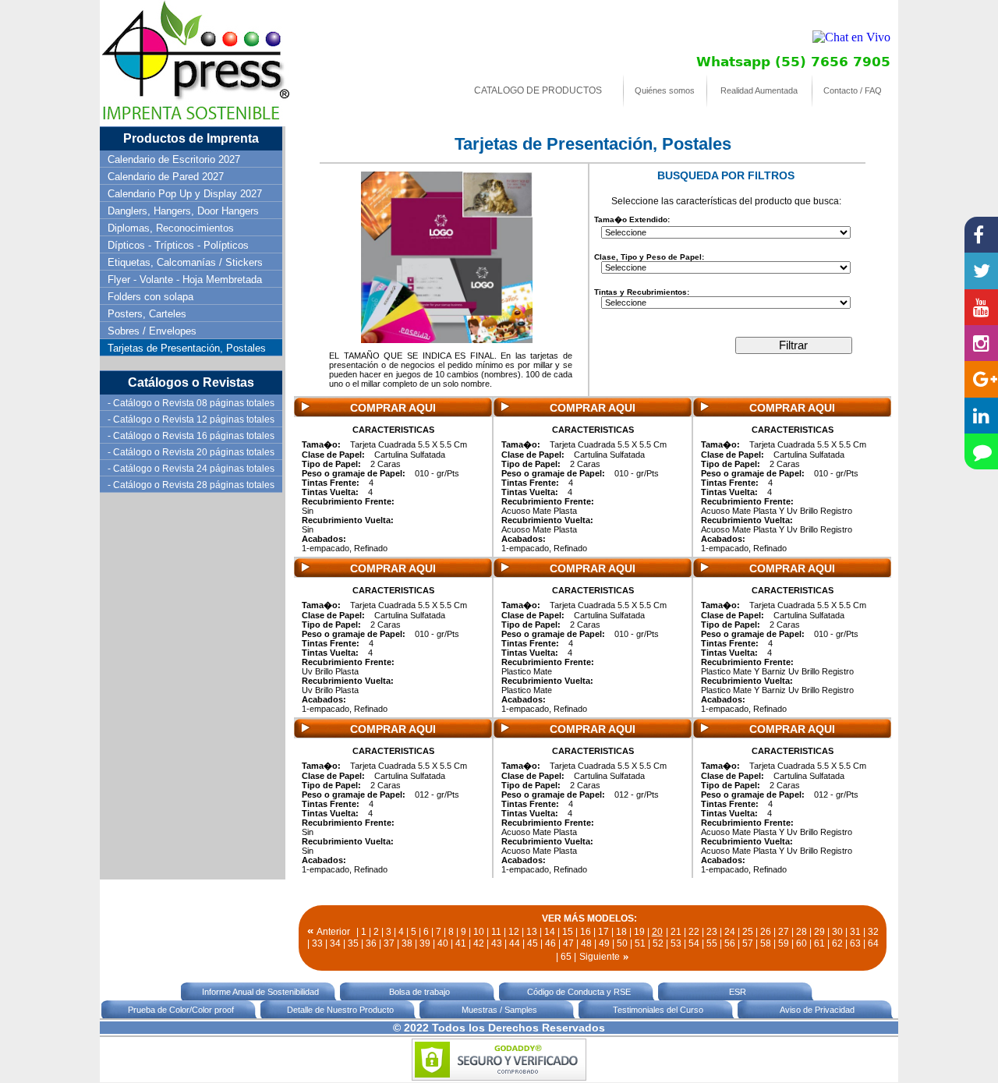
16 (585, 931)
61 (819, 943)
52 (658, 943)
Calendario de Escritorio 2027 (174, 159)
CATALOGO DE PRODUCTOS (538, 90)
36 (371, 943)
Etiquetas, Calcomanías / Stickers (185, 262)
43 (496, 943)
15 (567, 931)
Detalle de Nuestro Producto (340, 1009)
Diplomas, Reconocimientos (171, 228)
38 (407, 943)
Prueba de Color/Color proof (181, 1009)
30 (837, 931)
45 (532, 943)
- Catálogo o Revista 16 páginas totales (191, 435)
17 (603, 931)
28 (801, 931)
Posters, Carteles (147, 314)
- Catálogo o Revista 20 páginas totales (191, 452)
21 (676, 931)
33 (317, 943)
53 (676, 943)
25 (747, 931)
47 (568, 943)
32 (873, 931)
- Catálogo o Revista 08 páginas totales (191, 403)
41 (460, 943)
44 (514, 943)
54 (693, 943)
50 (622, 943)
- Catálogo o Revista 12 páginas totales (191, 419)
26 (765, 931)
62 (837, 943)
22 (693, 931)
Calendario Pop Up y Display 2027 (185, 194)
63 (855, 943)
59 (783, 943)
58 (765, 943)
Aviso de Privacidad (817, 1009)
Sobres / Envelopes (152, 331)
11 (496, 931)
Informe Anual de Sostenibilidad (260, 991)
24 (729, 931)
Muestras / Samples (499, 1009)
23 (711, 931)
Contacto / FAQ (852, 90)
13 (531, 931)
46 (550, 943)
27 (783, 931)
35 (353, 943)
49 (604, 943)
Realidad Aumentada (759, 90)
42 (478, 943)
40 (442, 943)
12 (513, 931)
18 (621, 931)
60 (801, 943)
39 (424, 943)
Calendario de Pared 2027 (166, 176)
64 (873, 943)
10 (478, 931)
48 (586, 943)
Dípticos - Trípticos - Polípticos (178, 245)
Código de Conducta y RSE (579, 991)
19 (639, 931)
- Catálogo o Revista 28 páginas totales (191, 485)
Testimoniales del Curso (658, 1009)
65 (566, 956)
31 (855, 931)
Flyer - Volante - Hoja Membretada (185, 279)
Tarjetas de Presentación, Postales (187, 348)
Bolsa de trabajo (419, 991)
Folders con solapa (150, 297)
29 (819, 931)
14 (549, 931)
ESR (737, 991)
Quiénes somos (665, 90)
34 (335, 943)
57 (747, 943)
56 (729, 943)
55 (711, 943)
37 (389, 943)
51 (640, 943)
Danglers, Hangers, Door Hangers (183, 211)
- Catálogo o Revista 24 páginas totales (191, 468)
